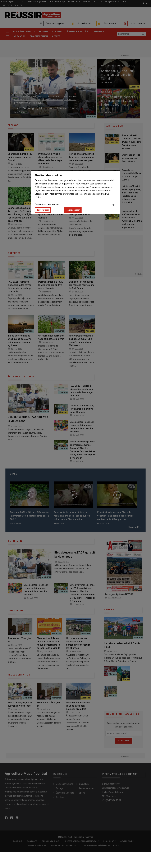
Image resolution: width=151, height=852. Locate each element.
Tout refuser (43, 210)
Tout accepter (73, 210)
